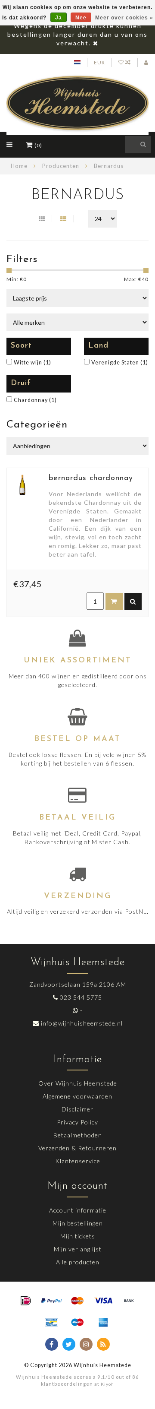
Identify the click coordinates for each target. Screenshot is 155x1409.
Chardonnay (35, 400)
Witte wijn (32, 362)
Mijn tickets (77, 1236)
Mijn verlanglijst (78, 1249)
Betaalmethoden (77, 1135)
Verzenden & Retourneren (77, 1148)
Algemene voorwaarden (77, 1096)
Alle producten (77, 1262)
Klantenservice (77, 1161)
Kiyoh (107, 1384)
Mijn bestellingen (78, 1223)
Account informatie (77, 1210)
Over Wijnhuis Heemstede (77, 1083)
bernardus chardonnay (91, 478)
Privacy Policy (77, 1122)
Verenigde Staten (119, 362)
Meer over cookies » (124, 18)
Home (19, 165)
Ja (58, 18)
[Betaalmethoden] (26, 1301)
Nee (81, 18)
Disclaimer (77, 1109)
